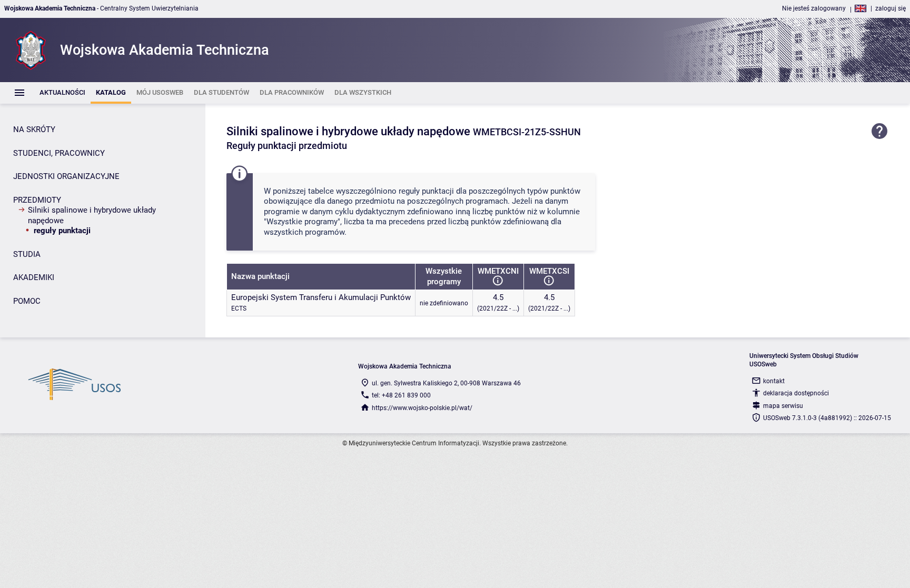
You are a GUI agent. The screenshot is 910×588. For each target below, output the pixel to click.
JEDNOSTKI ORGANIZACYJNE (66, 176)
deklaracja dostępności (796, 393)
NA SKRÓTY (34, 129)
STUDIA (27, 254)
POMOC (27, 301)
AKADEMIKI (33, 277)
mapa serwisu (783, 406)
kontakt (774, 381)
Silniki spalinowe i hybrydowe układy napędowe (92, 215)
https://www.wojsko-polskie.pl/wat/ (422, 408)
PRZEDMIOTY (37, 200)
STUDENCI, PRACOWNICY (59, 153)
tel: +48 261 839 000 (401, 395)
